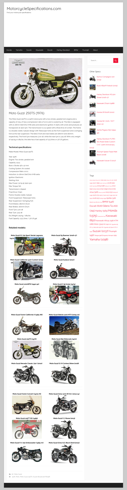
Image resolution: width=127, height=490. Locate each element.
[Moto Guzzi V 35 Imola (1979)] (64, 287)
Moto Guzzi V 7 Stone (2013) (64, 418)
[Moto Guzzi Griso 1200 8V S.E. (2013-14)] (64, 397)
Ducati (49, 50)
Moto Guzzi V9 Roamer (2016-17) (64, 235)
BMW (76, 50)
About (95, 50)
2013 (112, 189)
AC (13, 474)
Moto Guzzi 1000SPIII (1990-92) (27, 284)
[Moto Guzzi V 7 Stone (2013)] (64, 421)
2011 (96, 189)
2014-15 (102, 192)
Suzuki (29, 50)
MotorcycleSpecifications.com (34, 8)
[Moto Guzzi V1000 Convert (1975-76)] (27, 397)
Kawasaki (39, 50)
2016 (96, 195)
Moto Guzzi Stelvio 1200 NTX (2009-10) (64, 315)
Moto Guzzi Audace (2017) (64, 260)
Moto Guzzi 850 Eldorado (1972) (64, 339)
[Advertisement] (63, 32)
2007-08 (103, 183)
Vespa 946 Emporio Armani (106, 235)
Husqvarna (101, 216)
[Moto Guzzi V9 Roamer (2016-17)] (64, 238)
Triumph (85, 50)
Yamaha (19, 50)
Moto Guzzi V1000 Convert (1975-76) (27, 394)
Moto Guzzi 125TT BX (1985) (27, 418)
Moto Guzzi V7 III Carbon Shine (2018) (64, 363)
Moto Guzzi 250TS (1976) (27, 339)
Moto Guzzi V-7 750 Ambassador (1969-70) (26, 443)
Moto (17, 477)
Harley (101, 210)
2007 (96, 183)
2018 (96, 198)
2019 (103, 198)
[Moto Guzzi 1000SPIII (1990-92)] (27, 287)
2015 (109, 192)
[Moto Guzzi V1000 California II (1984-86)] (27, 318)
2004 (97, 180)
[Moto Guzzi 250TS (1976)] (27, 342)
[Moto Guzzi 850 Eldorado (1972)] (64, 342)
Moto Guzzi (18, 474)
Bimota (99, 202)
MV (106, 224)
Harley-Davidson (63, 50)
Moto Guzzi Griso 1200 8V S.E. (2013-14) (64, 394)
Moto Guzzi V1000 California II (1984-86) (27, 315)
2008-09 (93, 186)
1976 (13, 477)
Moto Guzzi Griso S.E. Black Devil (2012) (64, 443)
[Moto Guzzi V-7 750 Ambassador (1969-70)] (27, 446)
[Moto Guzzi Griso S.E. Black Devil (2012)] (64, 446)
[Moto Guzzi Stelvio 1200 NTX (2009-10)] (64, 318)
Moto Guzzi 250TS (26, 477)
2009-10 (108, 186)
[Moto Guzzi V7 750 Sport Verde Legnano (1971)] (29, 238)
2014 (94, 192)
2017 (109, 195)
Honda (9, 50)
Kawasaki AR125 (105, 221)
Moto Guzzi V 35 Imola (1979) (64, 284)
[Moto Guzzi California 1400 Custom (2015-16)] (28, 263)
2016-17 (102, 195)
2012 (104, 189)
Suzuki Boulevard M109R (41, 477)
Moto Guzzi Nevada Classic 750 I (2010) (26, 363)
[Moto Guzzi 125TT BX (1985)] (27, 421)
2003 (92, 180)
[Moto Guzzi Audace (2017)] (64, 263)
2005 (103, 180)
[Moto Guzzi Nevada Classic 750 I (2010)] (27, 366)
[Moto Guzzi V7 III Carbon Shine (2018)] (64, 366)
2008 (111, 183)
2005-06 (109, 180)
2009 (101, 186)
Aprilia (111, 198)
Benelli (93, 202)
